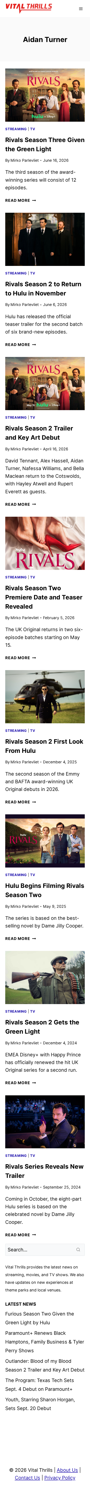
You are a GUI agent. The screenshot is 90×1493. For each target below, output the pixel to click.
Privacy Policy (59, 1478)
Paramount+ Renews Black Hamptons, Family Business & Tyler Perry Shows (44, 1341)
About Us (67, 1470)
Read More (20, 200)
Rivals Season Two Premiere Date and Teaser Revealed (43, 597)
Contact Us (27, 1478)
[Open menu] (81, 8)
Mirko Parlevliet (24, 160)
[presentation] (45, 95)
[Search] (79, 1249)
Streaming (16, 129)
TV (32, 129)
